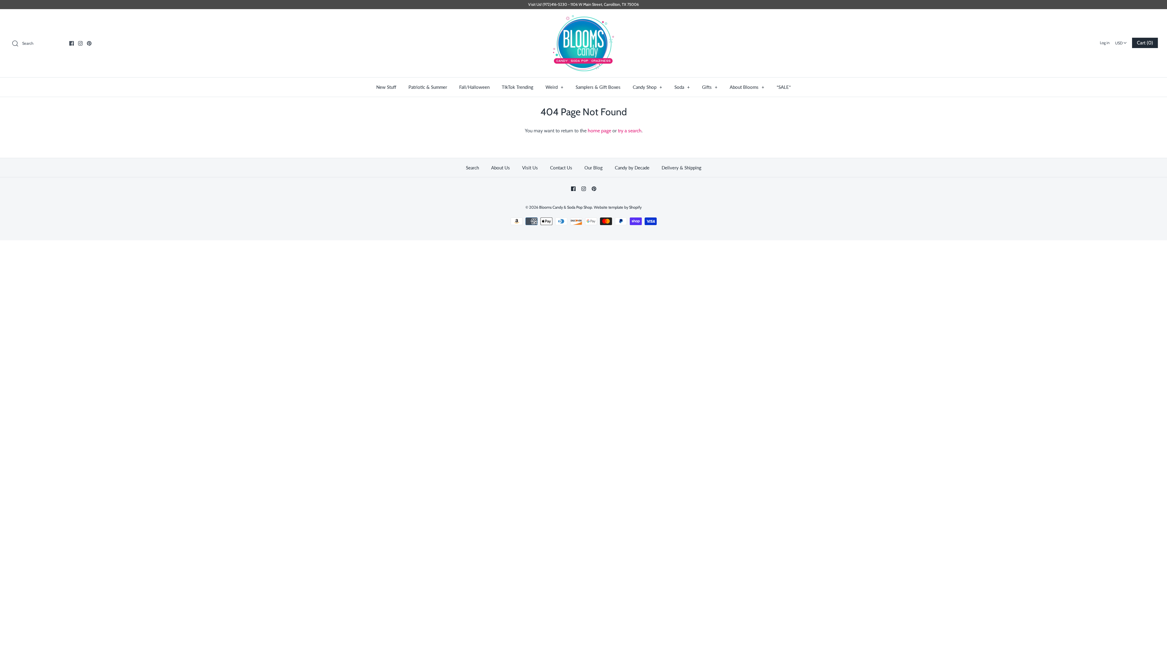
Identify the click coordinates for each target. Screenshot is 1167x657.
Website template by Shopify (618, 207)
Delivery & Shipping (681, 167)
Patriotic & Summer (427, 87)
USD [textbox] (1121, 41)
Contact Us (561, 167)
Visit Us (530, 167)
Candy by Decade (632, 167)
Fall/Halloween (474, 87)
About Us (500, 167)
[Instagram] (80, 43)
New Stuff (386, 87)
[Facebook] (71, 43)
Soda (682, 87)
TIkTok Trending (517, 87)
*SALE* (783, 87)
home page (599, 131)
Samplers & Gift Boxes (598, 87)
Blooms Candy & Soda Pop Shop (565, 207)
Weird (554, 87)
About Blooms (747, 87)
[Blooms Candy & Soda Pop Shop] (583, 43)
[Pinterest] (89, 43)
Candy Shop (647, 87)
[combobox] (1121, 41)
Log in (1105, 42)
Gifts (710, 87)
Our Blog (593, 167)
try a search (630, 131)
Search (472, 167)
